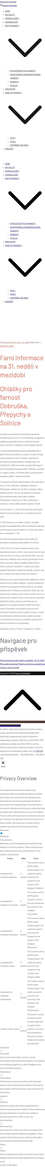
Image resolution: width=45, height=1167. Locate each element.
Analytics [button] (4, 1096)
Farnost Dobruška (22, 673)
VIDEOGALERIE (11, 22)
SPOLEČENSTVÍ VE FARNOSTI (23, 71)
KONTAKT (9, 149)
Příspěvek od (18, 342)
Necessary (4, 836)
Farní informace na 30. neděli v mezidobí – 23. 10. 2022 (22, 660)
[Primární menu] (1, 155)
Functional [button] (4, 1047)
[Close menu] (1, 158)
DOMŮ (7, 11)
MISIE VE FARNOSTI (13, 245)
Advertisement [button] (6, 1120)
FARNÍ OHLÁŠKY (12, 18)
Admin (5, 342)
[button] (25, 67)
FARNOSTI (14, 82)
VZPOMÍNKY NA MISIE (19, 145)
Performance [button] (5, 1072)
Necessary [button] (4, 830)
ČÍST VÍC (39, 751)
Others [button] (3, 1144)
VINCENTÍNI (10, 89)
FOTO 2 (13, 141)
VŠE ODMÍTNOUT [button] (27, 754)
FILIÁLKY (14, 85)
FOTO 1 (12, 138)
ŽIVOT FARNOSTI (12, 178)
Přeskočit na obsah (8, 2)
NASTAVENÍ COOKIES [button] (9, 754)
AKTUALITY (10, 14)
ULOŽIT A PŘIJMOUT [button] (8, 1165)
